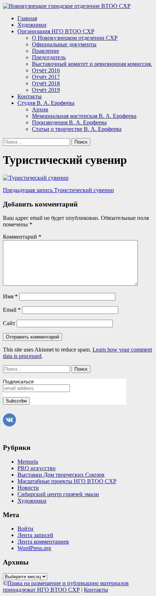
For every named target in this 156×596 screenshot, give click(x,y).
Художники (31, 25)
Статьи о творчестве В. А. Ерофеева (77, 129)
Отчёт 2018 (46, 83)
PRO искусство (36, 468)
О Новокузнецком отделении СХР (75, 38)
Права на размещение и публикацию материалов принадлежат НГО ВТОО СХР (66, 586)
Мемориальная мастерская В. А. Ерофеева (84, 116)
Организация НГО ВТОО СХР (55, 31)
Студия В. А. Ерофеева (45, 103)
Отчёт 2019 (46, 90)
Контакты (29, 96)
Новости (28, 488)
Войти (25, 528)
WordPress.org (34, 548)
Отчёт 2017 (46, 77)
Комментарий (22, 237)
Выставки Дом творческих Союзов (60, 475)
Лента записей (35, 535)
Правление (45, 51)
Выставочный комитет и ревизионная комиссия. (92, 64)
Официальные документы (64, 44)
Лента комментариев (43, 541)
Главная (27, 18)
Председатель (49, 57)
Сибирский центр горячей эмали (58, 494)
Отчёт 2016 (46, 70)
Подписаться (18, 381)
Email (12, 310)
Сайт (9, 323)
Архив (40, 109)
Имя (10, 296)
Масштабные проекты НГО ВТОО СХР (66, 481)
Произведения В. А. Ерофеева (69, 122)
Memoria (27, 462)
